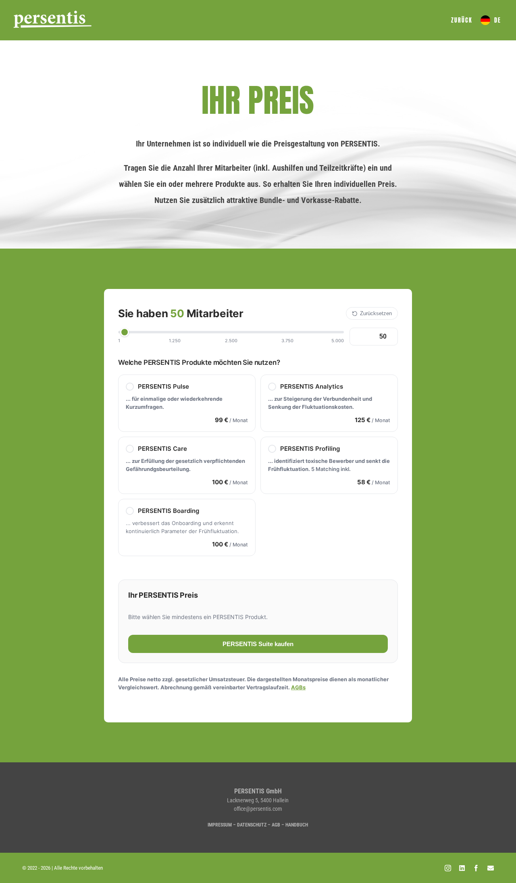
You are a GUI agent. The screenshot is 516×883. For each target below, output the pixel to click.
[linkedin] (462, 868)
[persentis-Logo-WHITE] (52, 12)
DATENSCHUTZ (251, 825)
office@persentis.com (258, 809)
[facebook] (476, 868)
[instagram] (448, 868)
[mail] (490, 868)
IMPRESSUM (220, 825)
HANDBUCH (296, 825)
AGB (276, 825)
